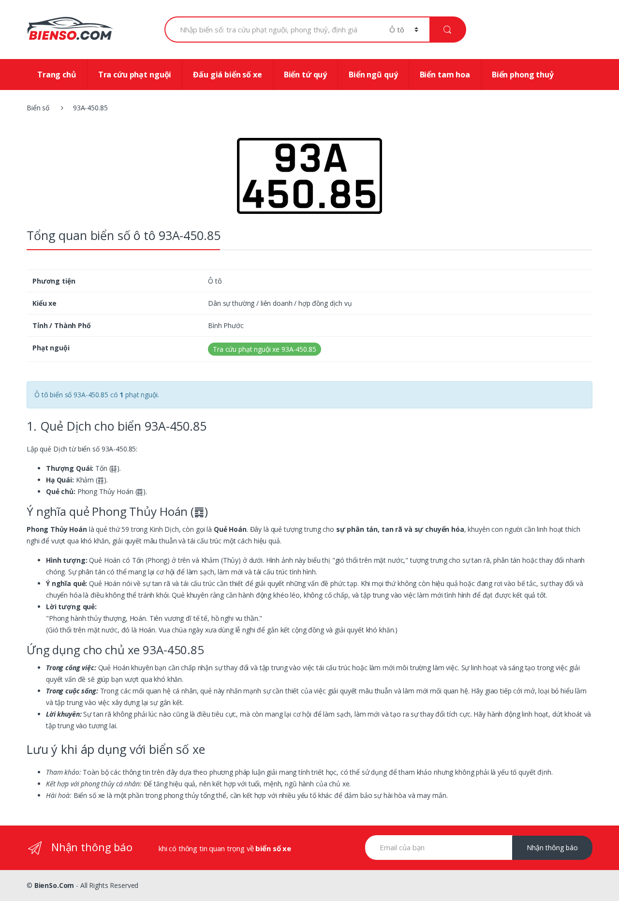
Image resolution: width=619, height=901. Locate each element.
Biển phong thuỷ (523, 74)
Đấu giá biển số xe (227, 74)
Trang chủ (56, 74)
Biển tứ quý (305, 74)
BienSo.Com (54, 885)
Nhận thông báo (552, 847)
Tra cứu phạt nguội (134, 74)
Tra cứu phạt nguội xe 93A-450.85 (264, 349)
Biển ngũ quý (373, 74)
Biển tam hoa (445, 74)
